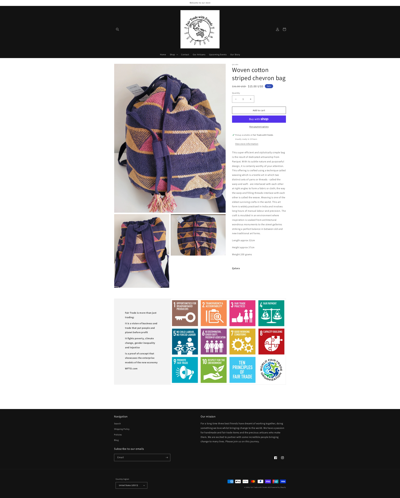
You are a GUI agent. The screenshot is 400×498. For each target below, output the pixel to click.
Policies (118, 434)
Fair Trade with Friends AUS (260, 487)
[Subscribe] (166, 457)
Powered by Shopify (278, 487)
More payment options (259, 126)
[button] (117, 29)
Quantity (236, 93)
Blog (116, 440)
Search (117, 423)
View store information (246, 143)
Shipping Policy (122, 429)
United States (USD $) (128, 485)
